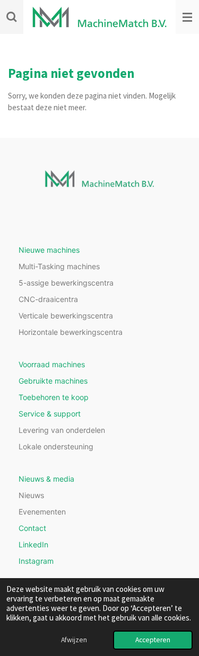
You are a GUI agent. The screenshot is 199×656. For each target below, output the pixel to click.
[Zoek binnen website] (11, 17)
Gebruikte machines (53, 380)
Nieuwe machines (49, 249)
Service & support (50, 413)
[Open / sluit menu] (187, 17)
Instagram (36, 560)
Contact (32, 528)
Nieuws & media (46, 478)
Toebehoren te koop (54, 397)
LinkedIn (33, 544)
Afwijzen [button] (74, 639)
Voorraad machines (52, 364)
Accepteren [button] (152, 639)
